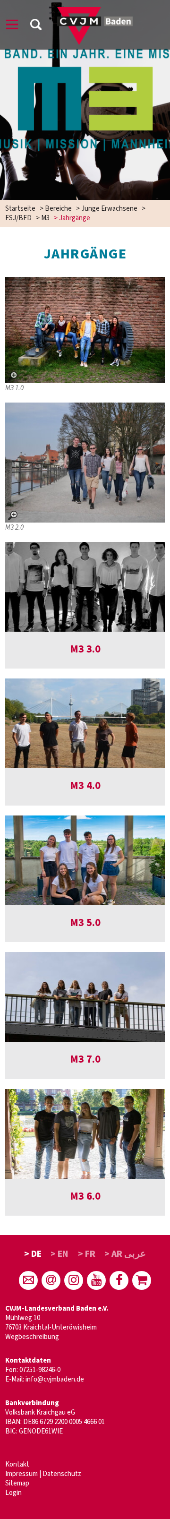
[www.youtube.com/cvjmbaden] (96, 1280)
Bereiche (58, 209)
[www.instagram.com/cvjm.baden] (73, 1280)
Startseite (20, 209)
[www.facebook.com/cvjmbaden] (119, 1280)
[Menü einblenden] (12, 26)
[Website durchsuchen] (36, 26)
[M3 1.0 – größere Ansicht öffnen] (85, 330)
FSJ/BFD (18, 218)
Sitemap (17, 1483)
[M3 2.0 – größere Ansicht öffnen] (85, 463)
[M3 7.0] (85, 997)
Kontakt (17, 1464)
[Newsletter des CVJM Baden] (51, 1280)
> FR (86, 1254)
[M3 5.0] (85, 860)
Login (13, 1493)
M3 (45, 218)
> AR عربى (125, 1254)
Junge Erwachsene (109, 209)
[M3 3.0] (85, 587)
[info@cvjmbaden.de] (28, 1280)
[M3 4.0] (85, 723)
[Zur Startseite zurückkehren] (95, 12)
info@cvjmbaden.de (55, 1379)
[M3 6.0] (85, 1134)
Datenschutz (61, 1474)
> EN (59, 1254)
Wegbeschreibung (32, 1337)
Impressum (21, 1474)
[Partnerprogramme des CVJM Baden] (141, 1280)
